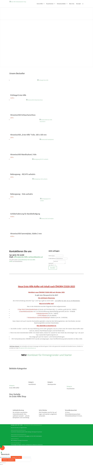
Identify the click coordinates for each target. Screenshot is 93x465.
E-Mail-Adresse (52, 258)
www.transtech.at (15, 438)
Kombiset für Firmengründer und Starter (50, 355)
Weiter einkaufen (8, 460)
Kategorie (11, 385)
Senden (52, 268)
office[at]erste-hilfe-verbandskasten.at (33, 425)
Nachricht (51, 263)
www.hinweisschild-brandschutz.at (18, 434)
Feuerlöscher (50, 4)
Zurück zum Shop (16, 457)
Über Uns (71, 4)
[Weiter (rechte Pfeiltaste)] (2, 464)
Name (50, 255)
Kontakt (78, 4)
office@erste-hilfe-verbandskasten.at (27, 348)
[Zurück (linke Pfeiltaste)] (0, 464)
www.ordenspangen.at (16, 442)
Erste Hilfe (40, 4)
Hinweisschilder (61, 4)
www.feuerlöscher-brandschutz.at (18, 430)
